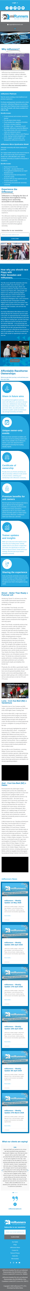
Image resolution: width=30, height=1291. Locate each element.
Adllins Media (19, 1288)
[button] (15, 28)
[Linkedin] (23, 8)
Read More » (7, 915)
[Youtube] (19, 8)
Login (14, 3)
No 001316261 (17, 1272)
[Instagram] (11, 8)
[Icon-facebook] (7, 8)
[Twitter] (15, 8)
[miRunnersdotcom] (15, 1204)
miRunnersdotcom (15, 1209)
